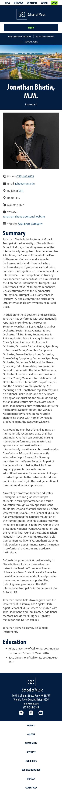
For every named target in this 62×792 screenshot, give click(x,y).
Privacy (31, 778)
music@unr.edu (31, 703)
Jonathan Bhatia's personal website (24, 216)
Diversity (31, 752)
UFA (20, 190)
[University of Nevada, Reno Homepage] (31, 682)
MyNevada (18, 2)
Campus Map (31, 787)
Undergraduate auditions (19, 36)
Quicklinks (32, 2)
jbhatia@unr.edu (25, 183)
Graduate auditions (45, 36)
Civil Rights (31, 761)
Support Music (31, 41)
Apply (54, 2)
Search (44, 2)
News (7, 2)
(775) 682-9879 (25, 176)
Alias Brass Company (30, 223)
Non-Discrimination (31, 769)
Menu (31, 27)
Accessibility (31, 743)
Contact (31, 725)
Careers (31, 734)
